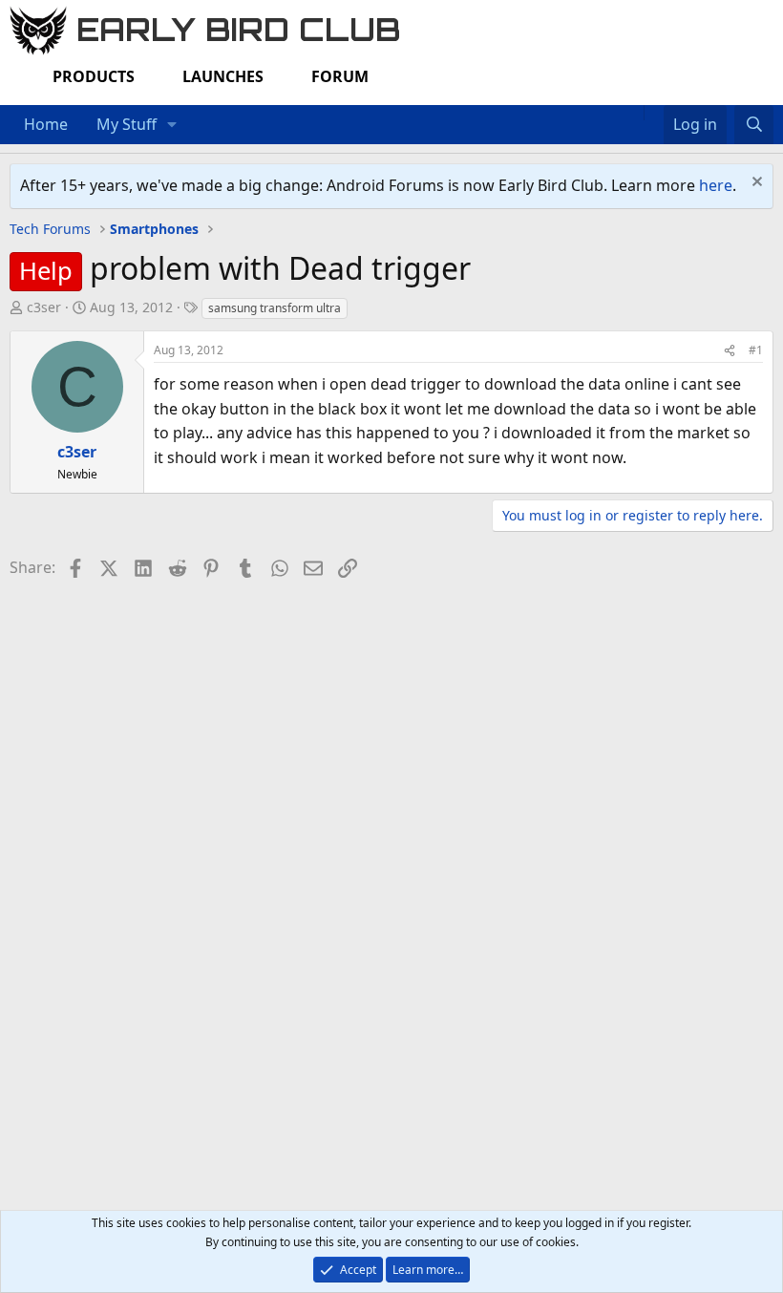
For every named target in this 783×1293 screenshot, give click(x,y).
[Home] (634, 112)
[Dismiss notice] (755, 184)
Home (46, 124)
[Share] (729, 350)
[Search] (753, 125)
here (715, 185)
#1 (756, 350)
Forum (340, 76)
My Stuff (126, 124)
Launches (223, 76)
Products (94, 76)
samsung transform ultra (274, 308)
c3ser (44, 307)
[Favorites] (654, 112)
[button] (172, 125)
